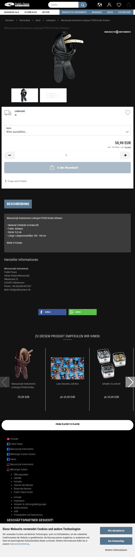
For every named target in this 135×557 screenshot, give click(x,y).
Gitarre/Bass (30, 12)
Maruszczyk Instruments (74, 12)
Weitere (46, 12)
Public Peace (16, 444)
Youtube (14, 438)
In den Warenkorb (67, 167)
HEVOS (110, 12)
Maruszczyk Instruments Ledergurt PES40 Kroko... (23, 385)
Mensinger (97, 12)
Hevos (13, 459)
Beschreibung (18, 204)
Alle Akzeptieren (116, 530)
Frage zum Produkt (17, 181)
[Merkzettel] (119, 4)
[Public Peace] (18, 4)
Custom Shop (124, 12)
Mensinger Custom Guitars (23, 454)
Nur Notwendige (116, 541)
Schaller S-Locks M (111, 383)
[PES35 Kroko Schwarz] (67, 56)
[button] (99, 4)
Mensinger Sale (11, 12)
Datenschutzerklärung (19, 544)
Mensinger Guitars (18, 469)
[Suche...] (82, 5)
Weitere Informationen (116, 550)
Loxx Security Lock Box (67, 383)
